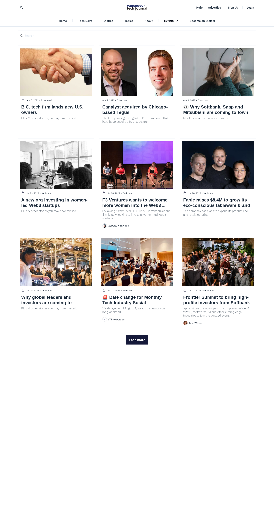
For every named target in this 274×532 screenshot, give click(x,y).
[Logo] (137, 7)
